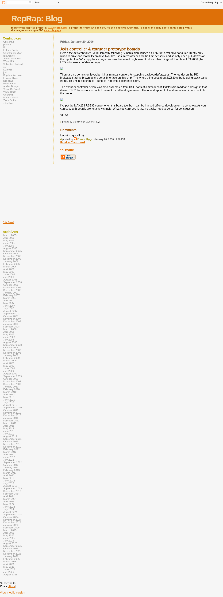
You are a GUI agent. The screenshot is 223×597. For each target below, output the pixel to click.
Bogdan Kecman (12, 75)
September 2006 (12, 282)
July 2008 (8, 339)
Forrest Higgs (84, 139)
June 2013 (9, 480)
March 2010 (10, 392)
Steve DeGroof (11, 89)
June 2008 (9, 337)
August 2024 (10, 512)
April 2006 (8, 269)
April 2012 (8, 454)
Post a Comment (72, 142)
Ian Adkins (9, 55)
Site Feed (8, 222)
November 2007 (12, 319)
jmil (5, 72)
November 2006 (12, 287)
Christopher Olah (12, 53)
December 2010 (12, 415)
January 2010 (10, 386)
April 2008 (8, 332)
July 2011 (8, 433)
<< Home (67, 149)
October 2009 (10, 379)
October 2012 (10, 465)
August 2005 (10, 248)
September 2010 (12, 407)
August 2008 (10, 342)
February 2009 (11, 358)
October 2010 (10, 410)
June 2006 (9, 274)
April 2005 (8, 238)
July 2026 (8, 572)
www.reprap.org (57, 27)
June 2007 (9, 306)
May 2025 (8, 535)
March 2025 (10, 530)
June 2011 (9, 431)
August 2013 (10, 486)
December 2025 (12, 553)
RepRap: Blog (36, 18)
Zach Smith (9, 100)
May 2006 (8, 272)
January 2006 (10, 261)
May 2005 (8, 240)
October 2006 (10, 285)
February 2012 (11, 449)
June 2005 (9, 243)
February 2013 (11, 470)
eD (4, 66)
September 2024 (12, 514)
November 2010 (12, 413)
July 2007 (8, 308)
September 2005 (12, 251)
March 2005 (10, 235)
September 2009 (12, 376)
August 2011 (10, 436)
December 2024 (12, 522)
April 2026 (8, 564)
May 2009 (8, 366)
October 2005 (10, 253)
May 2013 (8, 478)
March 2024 (10, 499)
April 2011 (8, 426)
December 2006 (12, 290)
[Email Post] (97, 121)
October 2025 (10, 548)
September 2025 (12, 546)
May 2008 (8, 334)
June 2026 (9, 569)
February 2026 (11, 559)
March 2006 (10, 266)
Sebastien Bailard (13, 64)
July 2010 (8, 402)
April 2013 (8, 475)
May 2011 (8, 428)
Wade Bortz (9, 91)
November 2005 (12, 256)
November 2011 (12, 444)
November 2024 (12, 520)
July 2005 (8, 245)
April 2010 (8, 394)
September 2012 (12, 462)
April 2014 (8, 496)
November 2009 (12, 381)
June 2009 (9, 368)
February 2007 (11, 295)
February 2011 (11, 420)
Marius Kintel (10, 97)
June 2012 (9, 457)
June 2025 (9, 538)
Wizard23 (8, 61)
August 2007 (10, 311)
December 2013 (12, 491)
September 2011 (12, 439)
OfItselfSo (8, 41)
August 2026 (10, 574)
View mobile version (12, 592)
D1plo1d (8, 69)
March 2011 (9, 423)
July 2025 (8, 540)
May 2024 (8, 504)
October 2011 (10, 441)
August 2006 (10, 279)
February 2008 (11, 326)
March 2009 (10, 360)
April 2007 (8, 300)
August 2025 (10, 543)
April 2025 (8, 533)
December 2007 (12, 321)
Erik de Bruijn (10, 50)
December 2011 (12, 446)
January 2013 (10, 467)
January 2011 (10, 418)
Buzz (6, 47)
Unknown (8, 94)
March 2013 (10, 473)
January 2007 (10, 292)
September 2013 (12, 488)
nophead (8, 80)
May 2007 (8, 303)
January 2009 (10, 355)
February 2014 (11, 493)
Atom (11, 586)
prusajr (7, 44)
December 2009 (12, 384)
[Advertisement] (13, 162)
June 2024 (9, 506)
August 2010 (10, 405)
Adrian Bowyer (11, 86)
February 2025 (11, 527)
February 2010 (11, 389)
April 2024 (8, 501)
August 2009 (10, 373)
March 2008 (10, 329)
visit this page (52, 30)
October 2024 (10, 517)
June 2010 (9, 399)
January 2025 (10, 525)
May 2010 (8, 397)
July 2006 (8, 277)
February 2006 (11, 264)
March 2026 (10, 561)
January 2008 (10, 324)
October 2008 (10, 347)
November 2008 (12, 350)
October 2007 (10, 316)
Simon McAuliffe (12, 58)
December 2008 (12, 352)
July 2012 (8, 459)
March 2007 (10, 298)
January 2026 (10, 556)
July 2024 (8, 509)
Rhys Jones (9, 83)
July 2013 (8, 483)
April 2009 (8, 363)
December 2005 (12, 259)
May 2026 (8, 567)
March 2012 (10, 452)
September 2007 (12, 313)
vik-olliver (8, 103)
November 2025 (12, 551)
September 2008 (12, 345)
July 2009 (8, 371)
